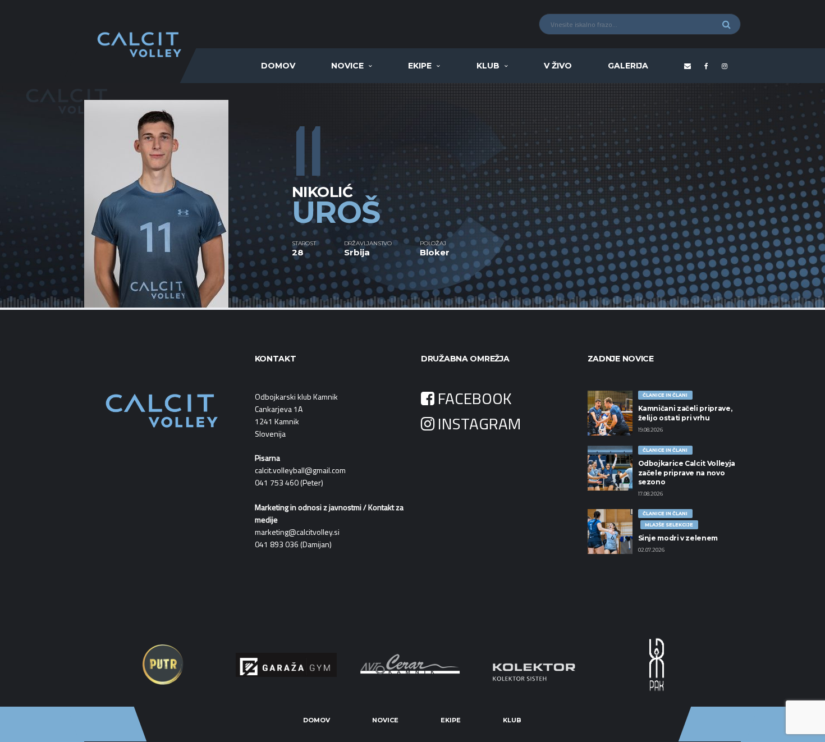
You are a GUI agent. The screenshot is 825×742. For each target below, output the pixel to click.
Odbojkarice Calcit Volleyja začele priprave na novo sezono (686, 472)
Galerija (628, 66)
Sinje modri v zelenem (678, 538)
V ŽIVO (558, 66)
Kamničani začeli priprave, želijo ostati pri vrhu (685, 413)
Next (701, 665)
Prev (124, 665)
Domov (278, 66)
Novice (347, 66)
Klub (487, 66)
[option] (188, 195)
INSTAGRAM (477, 423)
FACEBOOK (473, 398)
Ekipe (420, 66)
